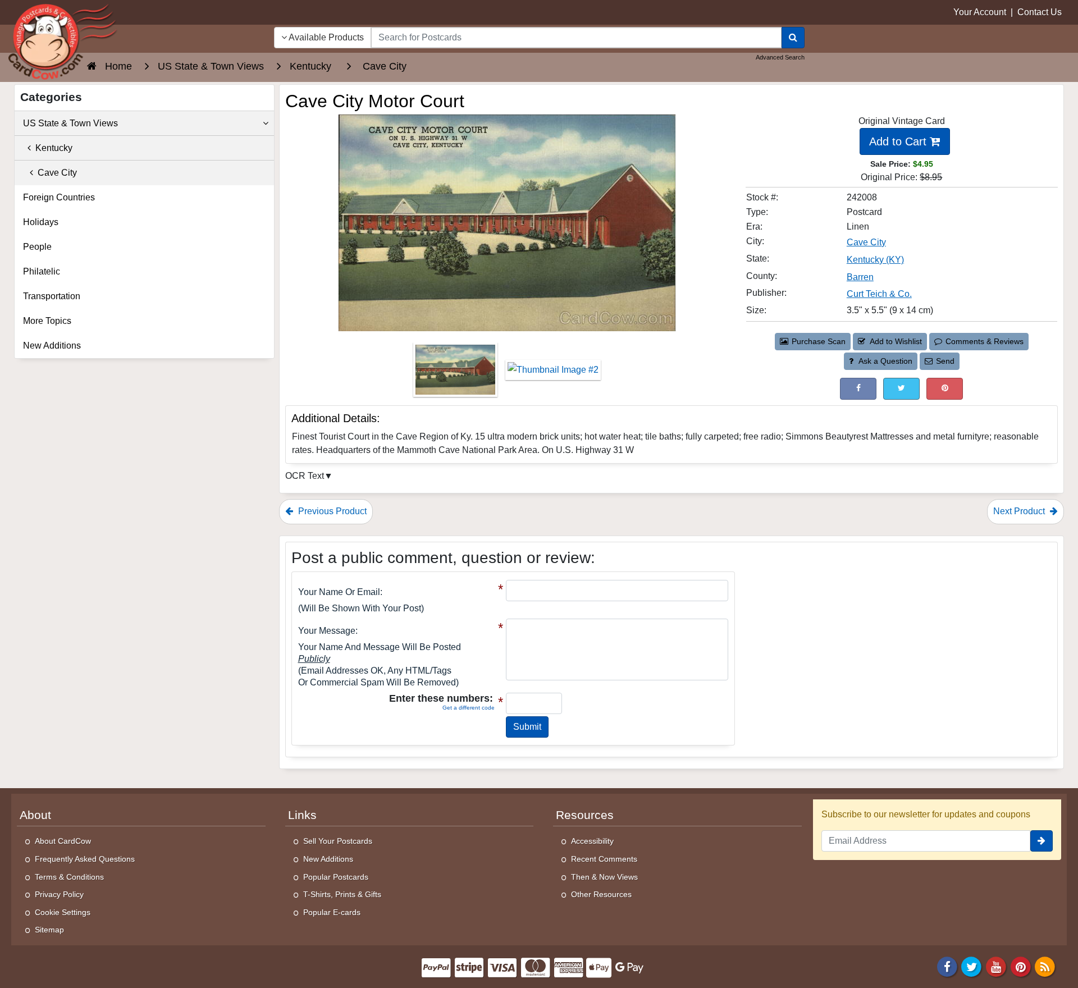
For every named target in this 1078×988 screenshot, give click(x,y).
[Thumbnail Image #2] (553, 373)
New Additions (52, 345)
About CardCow (63, 840)
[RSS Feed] (1045, 965)
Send (945, 360)
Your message (326, 630)
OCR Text (304, 476)
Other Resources (601, 894)
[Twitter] (972, 965)
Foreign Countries (59, 197)
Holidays (40, 222)
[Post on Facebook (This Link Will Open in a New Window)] (858, 389)
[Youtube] (996, 965)
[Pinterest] (1021, 965)
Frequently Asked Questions (85, 858)
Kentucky (51, 148)
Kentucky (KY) (875, 259)
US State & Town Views (70, 123)
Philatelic (41, 271)
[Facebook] (947, 965)
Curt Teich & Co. (879, 294)
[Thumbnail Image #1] (456, 373)
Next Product (1020, 511)
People (37, 246)
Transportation (51, 296)
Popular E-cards (331, 912)
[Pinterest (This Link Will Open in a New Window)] (944, 389)
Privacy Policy (59, 894)
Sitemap (49, 929)
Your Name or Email (339, 592)
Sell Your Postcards (337, 840)
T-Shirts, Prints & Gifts (342, 894)
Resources (585, 815)
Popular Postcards (335, 876)
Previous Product (331, 511)
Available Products (325, 37)
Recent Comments (604, 858)
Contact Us (1039, 12)
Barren (860, 277)
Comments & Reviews (984, 341)
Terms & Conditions (69, 876)
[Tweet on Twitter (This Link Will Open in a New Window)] (901, 389)
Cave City (866, 242)
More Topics (47, 321)
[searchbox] (576, 37)
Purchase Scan (819, 341)
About (35, 815)
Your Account (979, 12)
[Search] (793, 37)
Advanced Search (780, 57)
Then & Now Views (604, 876)
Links (302, 815)
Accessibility (592, 840)
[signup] (1041, 841)
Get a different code (468, 708)
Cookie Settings (62, 912)
